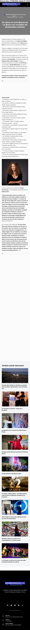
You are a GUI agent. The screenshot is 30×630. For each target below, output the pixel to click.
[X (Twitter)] (11, 605)
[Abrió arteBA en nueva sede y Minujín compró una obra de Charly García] (15, 507)
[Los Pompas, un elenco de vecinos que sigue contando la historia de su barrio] (15, 550)
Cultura (21, 17)
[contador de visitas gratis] (15, 610)
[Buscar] (27, 4)
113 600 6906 (8, 620)
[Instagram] (15, 605)
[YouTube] (18, 605)
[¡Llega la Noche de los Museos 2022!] (15, 464)
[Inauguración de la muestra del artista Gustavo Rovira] (15, 420)
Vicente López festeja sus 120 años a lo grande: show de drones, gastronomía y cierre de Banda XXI (14, 387)
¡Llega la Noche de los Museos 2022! (11, 473)
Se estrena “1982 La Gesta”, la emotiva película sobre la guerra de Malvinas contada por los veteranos (14, 495)
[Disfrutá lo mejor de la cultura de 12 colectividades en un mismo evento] (15, 529)
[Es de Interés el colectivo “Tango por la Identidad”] (15, 399)
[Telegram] (22, 605)
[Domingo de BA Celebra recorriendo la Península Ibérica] (15, 442)
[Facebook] (7, 605)
